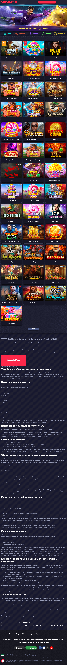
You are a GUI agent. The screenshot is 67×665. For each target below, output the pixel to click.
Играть (11, 46)
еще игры (34, 328)
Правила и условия (19, 639)
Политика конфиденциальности (37, 639)
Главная (11, 634)
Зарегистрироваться (47, 2)
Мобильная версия (28, 634)
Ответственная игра (42, 642)
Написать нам (7, 639)
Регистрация (54, 634)
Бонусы (18, 634)
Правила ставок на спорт (56, 639)
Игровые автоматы (42, 634)
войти (35, 2)
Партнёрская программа (26, 642)
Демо (11, 50)
